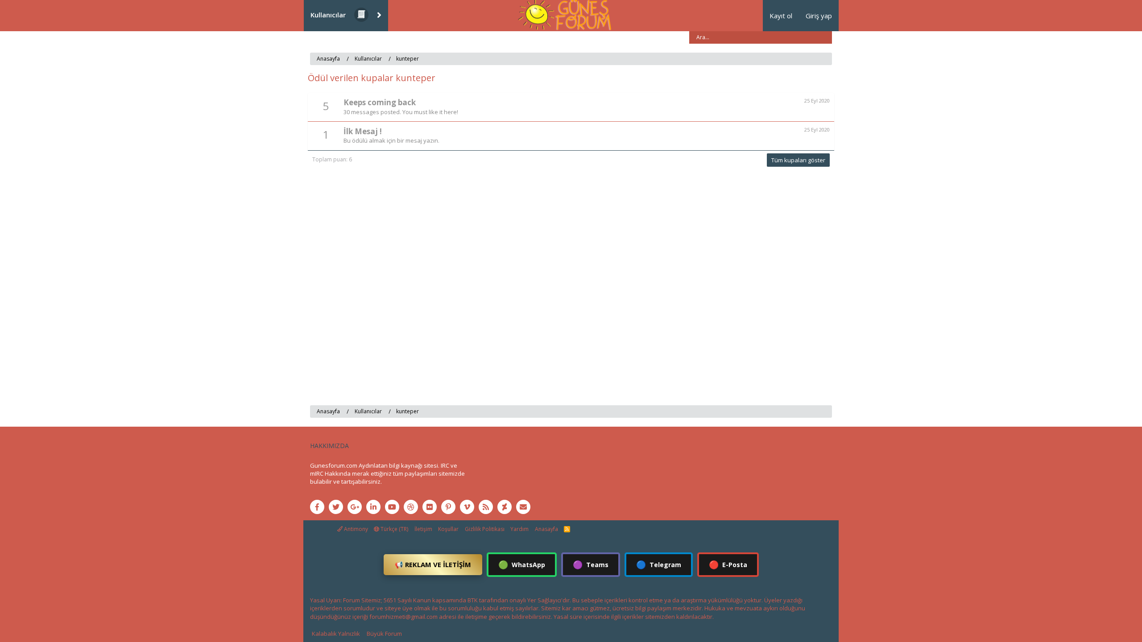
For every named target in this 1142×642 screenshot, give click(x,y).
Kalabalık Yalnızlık (336, 634)
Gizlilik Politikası (485, 529)
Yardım (519, 529)
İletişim (423, 529)
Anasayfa (546, 529)
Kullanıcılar (328, 14)
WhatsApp (521, 564)
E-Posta (728, 564)
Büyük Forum (384, 634)
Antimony (355, 529)
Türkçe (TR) (393, 529)
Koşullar (448, 529)
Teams (590, 564)
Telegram (658, 564)
